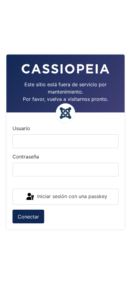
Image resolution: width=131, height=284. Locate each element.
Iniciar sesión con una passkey (71, 196)
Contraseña (25, 157)
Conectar (28, 217)
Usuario (21, 128)
